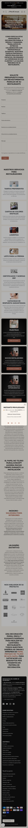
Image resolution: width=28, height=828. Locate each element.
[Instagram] (15, 423)
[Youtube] (11, 423)
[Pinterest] (19, 423)
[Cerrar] (25, 404)
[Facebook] (8, 423)
